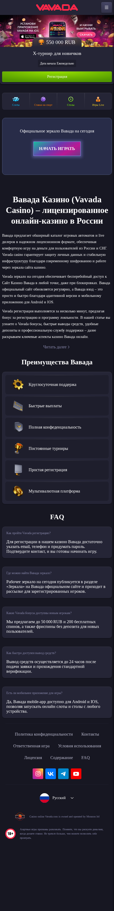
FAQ (89, 807)
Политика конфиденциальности (43, 784)
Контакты (95, 784)
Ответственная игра (28, 795)
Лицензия (30, 807)
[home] (57, 7)
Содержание (63, 807)
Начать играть (57, 149)
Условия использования (82, 795)
